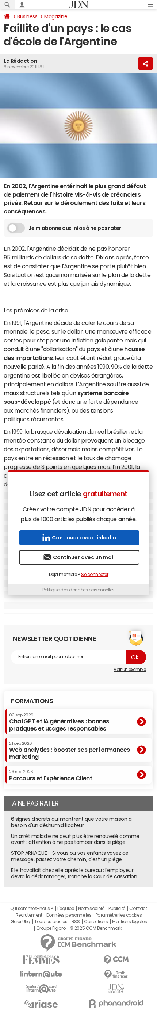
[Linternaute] (41, 974)
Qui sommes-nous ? (31, 908)
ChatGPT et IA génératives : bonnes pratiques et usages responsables (59, 722)
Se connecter (94, 574)
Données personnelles (68, 915)
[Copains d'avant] (41, 988)
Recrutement (29, 915)
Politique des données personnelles (78, 590)
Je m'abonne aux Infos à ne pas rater (74, 228)
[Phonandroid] (115, 1003)
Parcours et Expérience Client (50, 775)
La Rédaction (20, 61)
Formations (32, 701)
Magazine (55, 16)
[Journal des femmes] (41, 959)
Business (27, 16)
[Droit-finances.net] (115, 974)
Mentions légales (129, 922)
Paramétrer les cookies (119, 915)
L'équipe (65, 908)
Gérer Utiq (20, 922)
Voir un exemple (130, 669)
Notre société (91, 908)
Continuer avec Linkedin (84, 537)
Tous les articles (50, 922)
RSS (76, 922)
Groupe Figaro (51, 928)
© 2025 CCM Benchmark (95, 928)
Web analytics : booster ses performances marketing (69, 750)
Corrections (96, 922)
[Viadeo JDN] (115, 988)
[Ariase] (41, 1004)
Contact (138, 908)
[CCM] (115, 959)
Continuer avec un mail (84, 557)
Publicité (116, 908)
